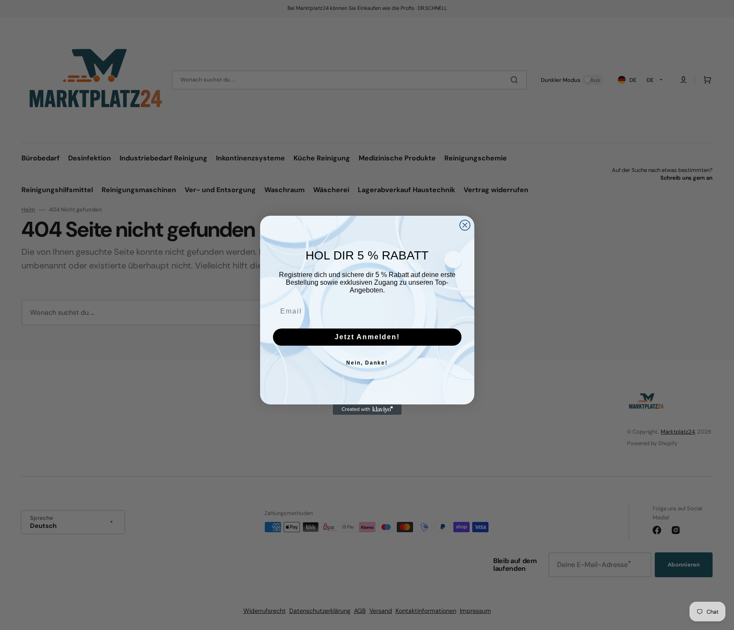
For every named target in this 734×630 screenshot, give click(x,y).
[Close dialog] (465, 225)
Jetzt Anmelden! (367, 337)
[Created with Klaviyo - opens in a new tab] (367, 409)
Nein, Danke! (367, 363)
